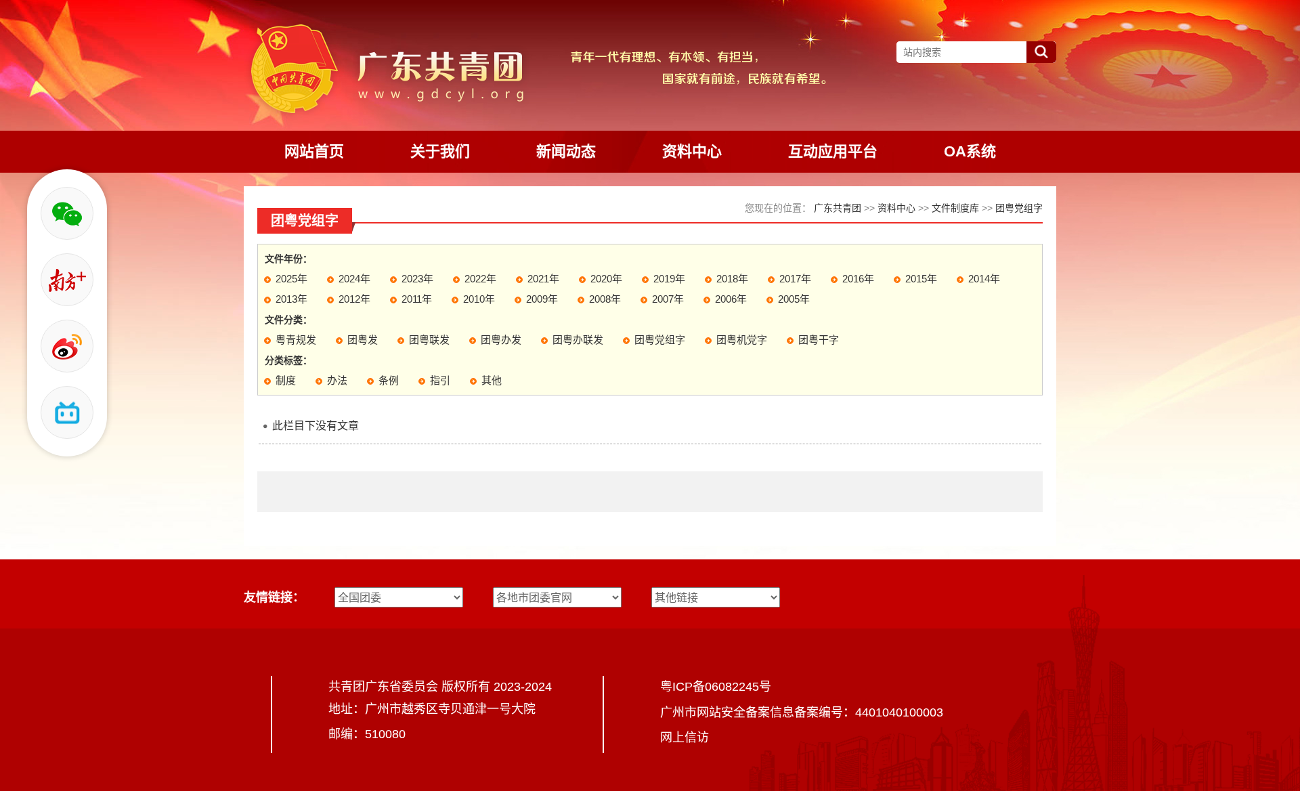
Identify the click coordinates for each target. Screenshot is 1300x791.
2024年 (354, 278)
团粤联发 (429, 339)
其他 (491, 380)
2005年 (794, 299)
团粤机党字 (741, 339)
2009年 (542, 299)
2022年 (480, 278)
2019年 (669, 278)
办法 (337, 380)
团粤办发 (501, 339)
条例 (388, 380)
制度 (286, 380)
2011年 (417, 299)
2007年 (668, 299)
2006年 (731, 299)
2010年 (479, 299)
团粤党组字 (1019, 207)
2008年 (605, 299)
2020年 (606, 278)
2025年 (291, 278)
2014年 (984, 278)
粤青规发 (296, 339)
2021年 (543, 278)
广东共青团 (837, 207)
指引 (440, 380)
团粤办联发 (577, 339)
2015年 (921, 278)
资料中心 (896, 207)
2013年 (291, 299)
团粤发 (362, 339)
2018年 (732, 278)
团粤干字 (818, 339)
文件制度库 (955, 207)
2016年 (858, 278)
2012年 (354, 299)
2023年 (417, 278)
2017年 (795, 278)
